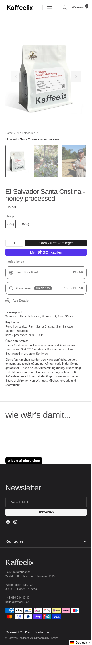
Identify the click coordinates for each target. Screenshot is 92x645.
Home (9, 133)
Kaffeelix (24, 638)
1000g (24, 224)
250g (10, 224)
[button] (49, 7)
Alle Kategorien (26, 133)
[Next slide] (76, 76)
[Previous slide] (16, 76)
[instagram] (15, 522)
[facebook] (8, 522)
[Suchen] (64, 7)
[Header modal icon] (49, 7)
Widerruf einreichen (24, 460)
